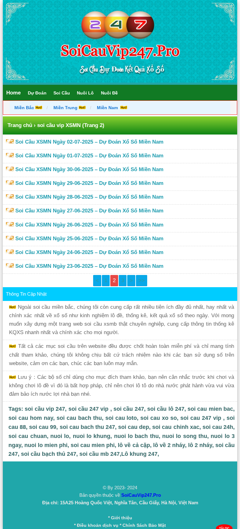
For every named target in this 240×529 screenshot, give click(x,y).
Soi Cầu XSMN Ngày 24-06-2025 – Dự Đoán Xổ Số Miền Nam (89, 252)
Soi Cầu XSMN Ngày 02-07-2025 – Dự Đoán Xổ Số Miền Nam (89, 142)
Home (13, 93)
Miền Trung (65, 107)
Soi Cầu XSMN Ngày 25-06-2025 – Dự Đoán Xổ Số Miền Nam (89, 239)
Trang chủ (20, 125)
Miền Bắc (24, 107)
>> (141, 280)
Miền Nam (108, 107)
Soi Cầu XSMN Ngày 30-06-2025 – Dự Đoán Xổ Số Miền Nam (89, 169)
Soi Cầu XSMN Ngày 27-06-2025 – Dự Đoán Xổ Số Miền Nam (89, 211)
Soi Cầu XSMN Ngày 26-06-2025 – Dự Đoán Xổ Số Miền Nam (89, 225)
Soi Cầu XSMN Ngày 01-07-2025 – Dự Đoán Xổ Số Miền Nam (89, 156)
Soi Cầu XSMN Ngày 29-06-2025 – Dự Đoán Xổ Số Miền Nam (89, 183)
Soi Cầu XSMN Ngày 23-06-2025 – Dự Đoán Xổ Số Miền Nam (89, 266)
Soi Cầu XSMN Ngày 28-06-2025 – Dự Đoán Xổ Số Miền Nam (89, 197)
